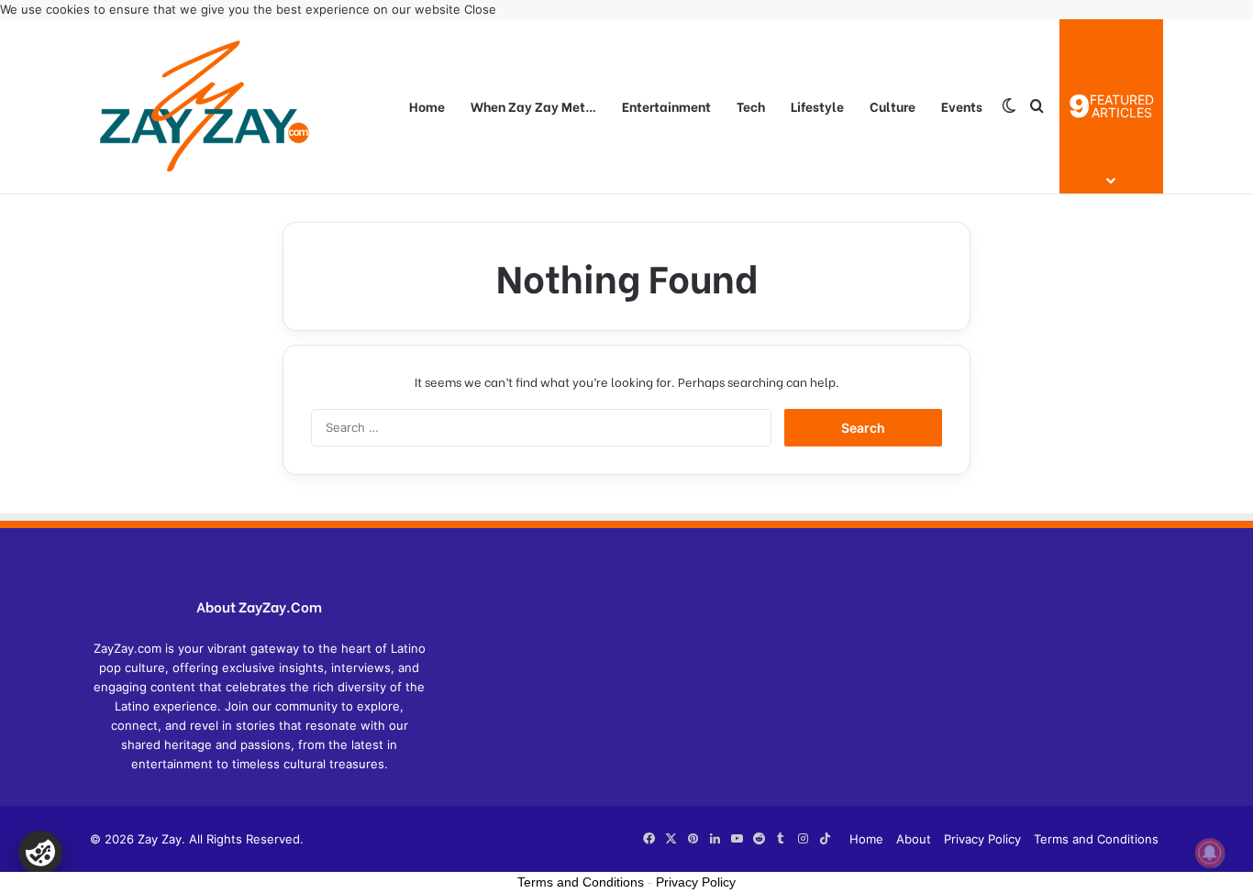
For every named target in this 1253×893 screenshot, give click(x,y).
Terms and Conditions (1096, 839)
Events (961, 106)
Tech (751, 106)
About (913, 839)
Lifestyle (817, 106)
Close (480, 9)
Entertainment (666, 106)
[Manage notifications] (1210, 852)
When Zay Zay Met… (533, 106)
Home (427, 106)
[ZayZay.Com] (204, 106)
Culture (892, 106)
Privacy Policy (982, 839)
